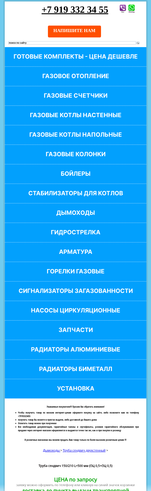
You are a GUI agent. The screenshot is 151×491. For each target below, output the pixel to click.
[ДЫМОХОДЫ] (75, 217)
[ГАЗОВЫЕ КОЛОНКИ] (75, 159)
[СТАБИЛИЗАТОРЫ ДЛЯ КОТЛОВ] (75, 198)
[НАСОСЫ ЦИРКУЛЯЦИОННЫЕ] (75, 315)
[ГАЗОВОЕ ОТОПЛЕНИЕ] (75, 81)
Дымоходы (51, 450)
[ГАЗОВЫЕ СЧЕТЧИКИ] (75, 100)
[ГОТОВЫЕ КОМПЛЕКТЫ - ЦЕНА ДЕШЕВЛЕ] (75, 61)
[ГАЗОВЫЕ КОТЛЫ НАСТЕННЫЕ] (75, 120)
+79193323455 (24, 416)
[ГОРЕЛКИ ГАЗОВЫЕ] (75, 276)
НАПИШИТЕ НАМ (74, 30)
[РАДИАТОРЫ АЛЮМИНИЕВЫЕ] (75, 354)
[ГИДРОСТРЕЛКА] (75, 237)
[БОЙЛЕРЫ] (75, 178)
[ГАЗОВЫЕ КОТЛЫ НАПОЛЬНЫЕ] (75, 139)
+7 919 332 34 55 (75, 9)
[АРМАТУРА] (75, 256)
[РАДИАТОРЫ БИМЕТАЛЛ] (75, 374)
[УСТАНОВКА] (75, 393)
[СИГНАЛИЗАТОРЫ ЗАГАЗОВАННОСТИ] (75, 296)
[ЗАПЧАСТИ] (75, 335)
